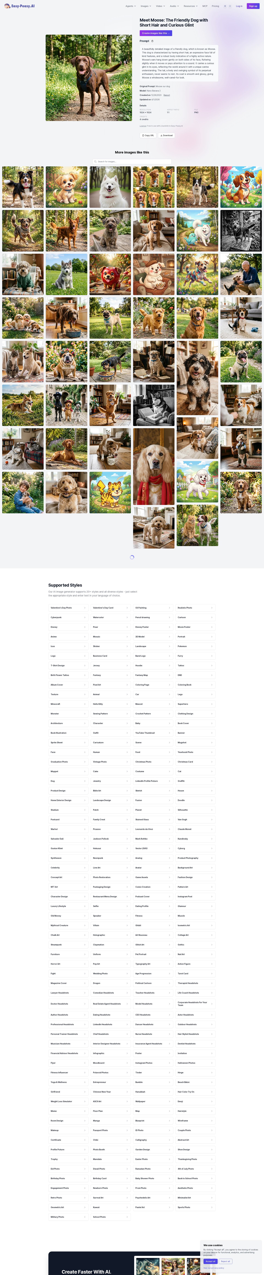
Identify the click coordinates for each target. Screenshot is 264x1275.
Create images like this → (156, 33)
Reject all (225, 1261)
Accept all (210, 1261)
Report (167, 95)
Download (168, 135)
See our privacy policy (214, 1268)
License (143, 126)
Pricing (215, 6)
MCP (205, 6)
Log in (239, 6)
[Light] (230, 6)
